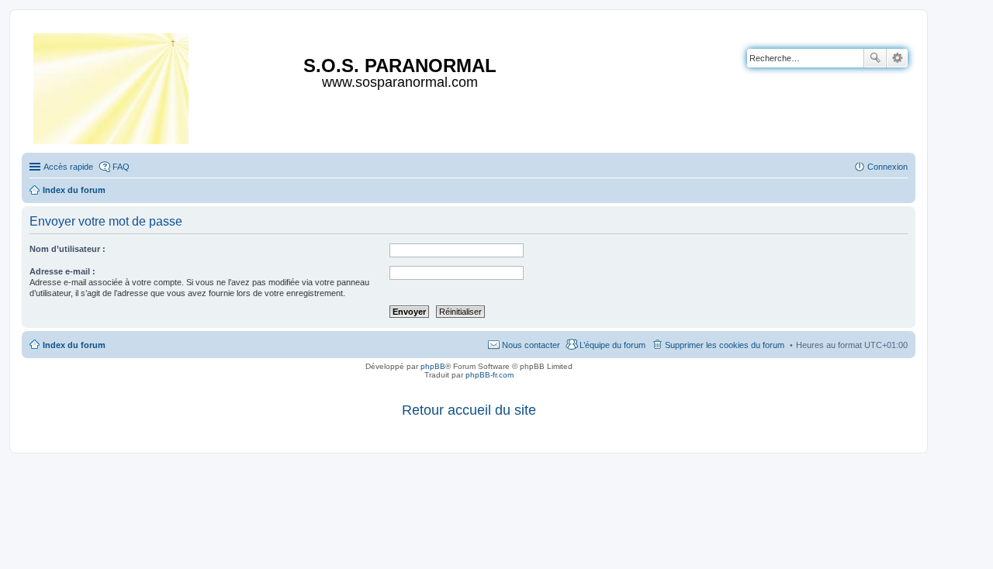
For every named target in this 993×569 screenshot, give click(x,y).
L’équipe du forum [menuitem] (612, 345)
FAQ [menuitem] (121, 166)
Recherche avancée (897, 58)
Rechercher (875, 58)
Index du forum (74, 345)
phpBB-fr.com (489, 375)
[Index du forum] (112, 86)
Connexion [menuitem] (887, 166)
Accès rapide (68, 166)
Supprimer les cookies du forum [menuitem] (724, 345)
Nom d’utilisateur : (67, 248)
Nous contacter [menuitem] (531, 345)
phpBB (432, 366)
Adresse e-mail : (62, 271)
